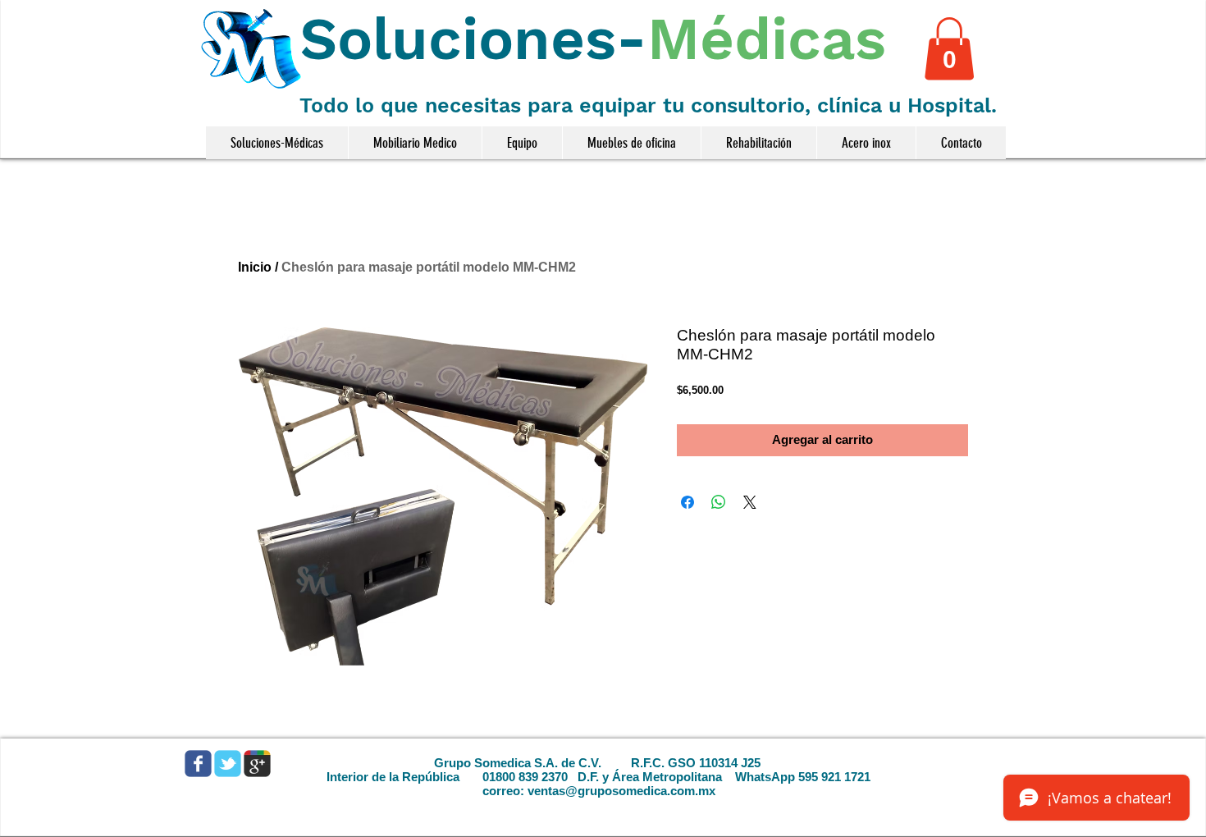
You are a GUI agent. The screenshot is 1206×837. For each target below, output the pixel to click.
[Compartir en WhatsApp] (719, 502)
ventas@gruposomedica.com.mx (621, 791)
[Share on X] (750, 502)
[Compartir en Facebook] (687, 502)
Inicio (255, 267)
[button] (949, 48)
